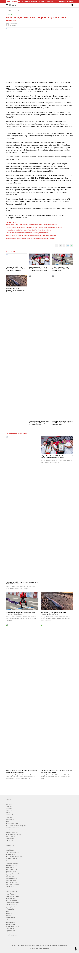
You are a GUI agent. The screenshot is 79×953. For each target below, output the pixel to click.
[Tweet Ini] (60, 245)
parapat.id (9, 817)
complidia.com (10, 850)
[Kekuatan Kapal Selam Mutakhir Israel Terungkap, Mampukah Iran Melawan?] (62, 347)
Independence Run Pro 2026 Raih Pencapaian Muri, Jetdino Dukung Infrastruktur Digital (34, 227)
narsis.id (8, 911)
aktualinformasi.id (11, 865)
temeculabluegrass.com (13, 834)
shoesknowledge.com (12, 863)
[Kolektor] (12, 5)
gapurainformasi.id (11, 869)
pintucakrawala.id (11, 882)
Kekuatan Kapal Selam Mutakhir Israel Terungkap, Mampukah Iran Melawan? (30, 238)
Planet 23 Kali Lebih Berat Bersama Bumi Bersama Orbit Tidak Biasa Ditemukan (31, 224)
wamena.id (9, 815)
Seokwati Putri (13, 24)
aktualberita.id (10, 887)
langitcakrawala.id (11, 878)
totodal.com (9, 841)
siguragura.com (11, 931)
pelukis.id (8, 800)
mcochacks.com (11, 854)
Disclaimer (48, 945)
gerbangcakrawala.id (12, 874)
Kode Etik (21, 945)
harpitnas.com (10, 922)
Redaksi (39, 945)
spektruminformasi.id (12, 902)
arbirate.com (10, 830)
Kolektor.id (45, 948)
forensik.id (9, 915)
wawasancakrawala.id (12, 885)
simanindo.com (10, 933)
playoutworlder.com (12, 832)
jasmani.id (9, 804)
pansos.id (9, 913)
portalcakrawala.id (11, 900)
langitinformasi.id (11, 880)
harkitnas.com (10, 924)
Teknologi (9, 14)
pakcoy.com (9, 920)
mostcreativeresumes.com (14, 856)
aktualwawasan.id (11, 905)
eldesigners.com (11, 836)
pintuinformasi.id (11, 894)
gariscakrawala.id (11, 872)
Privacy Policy (30, 945)
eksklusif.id (9, 808)
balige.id (8, 821)
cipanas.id (9, 806)
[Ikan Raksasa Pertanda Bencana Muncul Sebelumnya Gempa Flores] (16, 280)
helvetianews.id (10, 876)
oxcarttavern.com (11, 859)
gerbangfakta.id (11, 907)
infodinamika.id (10, 909)
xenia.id (8, 813)
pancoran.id (9, 802)
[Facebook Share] (56, 245)
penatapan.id (10, 819)
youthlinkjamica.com (12, 828)
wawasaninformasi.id (12, 896)
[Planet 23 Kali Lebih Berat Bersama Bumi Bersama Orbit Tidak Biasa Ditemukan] (16, 259)
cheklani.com (10, 838)
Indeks (14, 945)
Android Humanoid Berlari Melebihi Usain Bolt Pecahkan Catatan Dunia (28, 230)
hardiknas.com (10, 918)
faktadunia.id (10, 867)
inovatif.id (9, 810)
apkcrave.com (10, 846)
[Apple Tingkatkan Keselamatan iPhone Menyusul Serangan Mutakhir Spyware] (39, 347)
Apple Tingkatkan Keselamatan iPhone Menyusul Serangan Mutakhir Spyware (31, 235)
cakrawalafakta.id (11, 892)
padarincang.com (11, 935)
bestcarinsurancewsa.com (14, 848)
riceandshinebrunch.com (13, 861)
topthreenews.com (12, 823)
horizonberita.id (11, 898)
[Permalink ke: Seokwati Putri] (7, 24)
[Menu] (7, 5)
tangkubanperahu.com (13, 926)
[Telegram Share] (67, 245)
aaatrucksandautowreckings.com (16, 825)
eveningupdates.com (12, 852)
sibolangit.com (10, 928)
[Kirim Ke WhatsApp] (71, 245)
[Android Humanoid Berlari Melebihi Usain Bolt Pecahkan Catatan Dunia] (62, 259)
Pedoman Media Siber (60, 945)
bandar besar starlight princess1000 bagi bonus (20, 789)
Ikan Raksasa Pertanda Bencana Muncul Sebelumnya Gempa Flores (27, 233)
